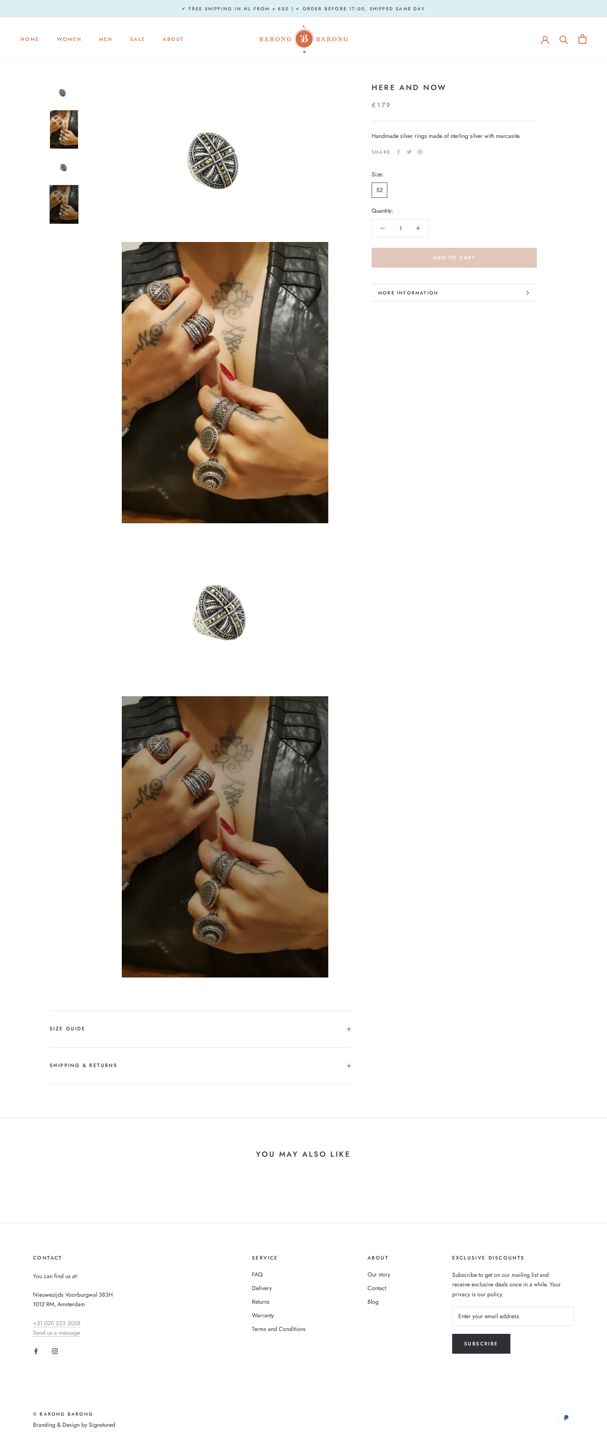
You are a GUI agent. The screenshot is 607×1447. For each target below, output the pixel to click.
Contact (377, 1288)
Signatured (102, 1425)
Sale (138, 39)
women (69, 39)
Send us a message (56, 1332)
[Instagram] (55, 1350)
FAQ (257, 1274)
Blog (373, 1302)
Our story (379, 1274)
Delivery (262, 1288)
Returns (261, 1302)
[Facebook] (398, 151)
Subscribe (481, 1343)
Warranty (263, 1315)
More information (408, 292)
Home (30, 39)
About (173, 39)
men (106, 39)
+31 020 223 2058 (57, 1323)
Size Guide (67, 1028)
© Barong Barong (63, 1414)
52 (379, 190)
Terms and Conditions (279, 1329)
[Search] (564, 39)
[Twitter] (409, 151)
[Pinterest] (419, 151)
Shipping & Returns (83, 1065)
